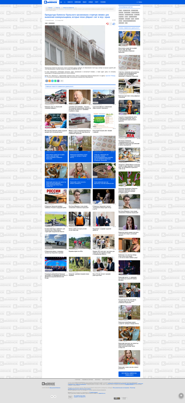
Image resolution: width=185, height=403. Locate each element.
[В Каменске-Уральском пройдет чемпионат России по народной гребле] (56, 196)
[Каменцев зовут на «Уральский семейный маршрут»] (56, 96)
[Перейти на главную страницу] (50, 2)
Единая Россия (73, 102)
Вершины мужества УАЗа (76, 251)
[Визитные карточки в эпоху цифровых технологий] (129, 86)
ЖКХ (46, 23)
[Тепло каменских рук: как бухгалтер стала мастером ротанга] (104, 170)
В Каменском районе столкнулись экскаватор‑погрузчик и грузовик (54, 252)
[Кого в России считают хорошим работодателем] (104, 264)
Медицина (122, 18)
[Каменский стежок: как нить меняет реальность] (80, 170)
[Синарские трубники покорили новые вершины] (80, 264)
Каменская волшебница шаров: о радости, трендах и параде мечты (78, 156)
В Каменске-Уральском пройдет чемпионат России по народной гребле (55, 206)
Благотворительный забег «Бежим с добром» (102, 131)
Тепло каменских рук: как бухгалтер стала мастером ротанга (104, 182)
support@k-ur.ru (102, 393)
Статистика (72, 224)
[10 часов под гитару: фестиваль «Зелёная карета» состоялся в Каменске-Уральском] (129, 289)
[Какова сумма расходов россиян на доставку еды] (80, 218)
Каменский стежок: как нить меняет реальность (78, 182)
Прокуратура (51, 23)
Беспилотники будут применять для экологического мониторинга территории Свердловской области (55, 230)
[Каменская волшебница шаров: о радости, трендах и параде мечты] (80, 143)
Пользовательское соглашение (121, 387)
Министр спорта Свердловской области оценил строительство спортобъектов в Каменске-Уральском (79, 132)
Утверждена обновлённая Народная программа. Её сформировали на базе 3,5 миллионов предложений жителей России (56, 276)
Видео (84, 2)
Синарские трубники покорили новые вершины (79, 274)
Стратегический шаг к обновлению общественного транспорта (102, 107)
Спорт (96, 2)
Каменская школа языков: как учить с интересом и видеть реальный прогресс (129, 234)
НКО (126, 23)
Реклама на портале (87, 379)
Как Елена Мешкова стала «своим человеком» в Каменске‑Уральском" (79, 206)
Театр (95, 202)
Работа (95, 269)
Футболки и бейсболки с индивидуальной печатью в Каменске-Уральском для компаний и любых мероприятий (129, 143)
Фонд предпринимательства (129, 20)
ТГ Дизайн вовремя (93, 392)
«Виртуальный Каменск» (54, 387)
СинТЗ (95, 126)
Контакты (97, 379)
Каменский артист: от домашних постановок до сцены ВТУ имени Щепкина (128, 278)
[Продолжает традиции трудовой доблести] (104, 218)
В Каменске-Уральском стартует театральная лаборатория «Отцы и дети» (102, 207)
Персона (71, 149)
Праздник (128, 18)
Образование (48, 126)
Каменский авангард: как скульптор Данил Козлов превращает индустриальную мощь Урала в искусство (56, 184)
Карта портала (106, 379)
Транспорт (96, 102)
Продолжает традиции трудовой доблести (102, 229)
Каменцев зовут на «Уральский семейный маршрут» (53, 107)
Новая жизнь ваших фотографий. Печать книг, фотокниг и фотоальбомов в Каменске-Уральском (55, 157)
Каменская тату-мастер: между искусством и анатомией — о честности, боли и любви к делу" (128, 256)
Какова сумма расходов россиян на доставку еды (78, 229)
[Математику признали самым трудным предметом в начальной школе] (56, 120)
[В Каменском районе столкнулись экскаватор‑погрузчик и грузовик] (56, 241)
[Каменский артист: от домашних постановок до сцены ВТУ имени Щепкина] (129, 267)
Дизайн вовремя (49, 149)
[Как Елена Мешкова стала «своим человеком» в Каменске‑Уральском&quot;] (80, 196)
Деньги (137, 18)
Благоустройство (73, 126)
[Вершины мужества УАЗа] (80, 241)
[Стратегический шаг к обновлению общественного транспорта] (104, 96)
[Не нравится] (108, 23)
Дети (133, 18)
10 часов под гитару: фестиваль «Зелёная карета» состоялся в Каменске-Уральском (127, 301)
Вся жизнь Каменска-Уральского (129, 374)
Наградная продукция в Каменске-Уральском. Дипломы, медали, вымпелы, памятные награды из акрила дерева (128, 191)
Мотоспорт (122, 23)
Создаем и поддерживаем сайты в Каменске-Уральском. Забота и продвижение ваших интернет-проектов (128, 119)
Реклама (103, 2)
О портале (77, 379)
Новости (70, 2)
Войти (140, 2)
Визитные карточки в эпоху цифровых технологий (129, 96)
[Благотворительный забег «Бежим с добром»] (104, 120)
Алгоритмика (122, 160)
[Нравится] (114, 23)
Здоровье (48, 102)
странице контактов (129, 384)
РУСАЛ (71, 247)
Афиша (91, 2)
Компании (78, 2)
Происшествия (49, 247)
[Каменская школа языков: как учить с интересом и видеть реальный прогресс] (129, 222)
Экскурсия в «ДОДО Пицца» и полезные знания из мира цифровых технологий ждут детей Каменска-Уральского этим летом (129, 167)
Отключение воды (129, 14)
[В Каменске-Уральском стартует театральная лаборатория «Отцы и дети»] (104, 196)
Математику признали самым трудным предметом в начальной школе (56, 131)
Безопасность (48, 224)
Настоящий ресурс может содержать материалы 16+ (80, 396)
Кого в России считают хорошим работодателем (101, 274)
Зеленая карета (123, 295)
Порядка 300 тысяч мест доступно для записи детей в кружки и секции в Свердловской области (104, 253)
